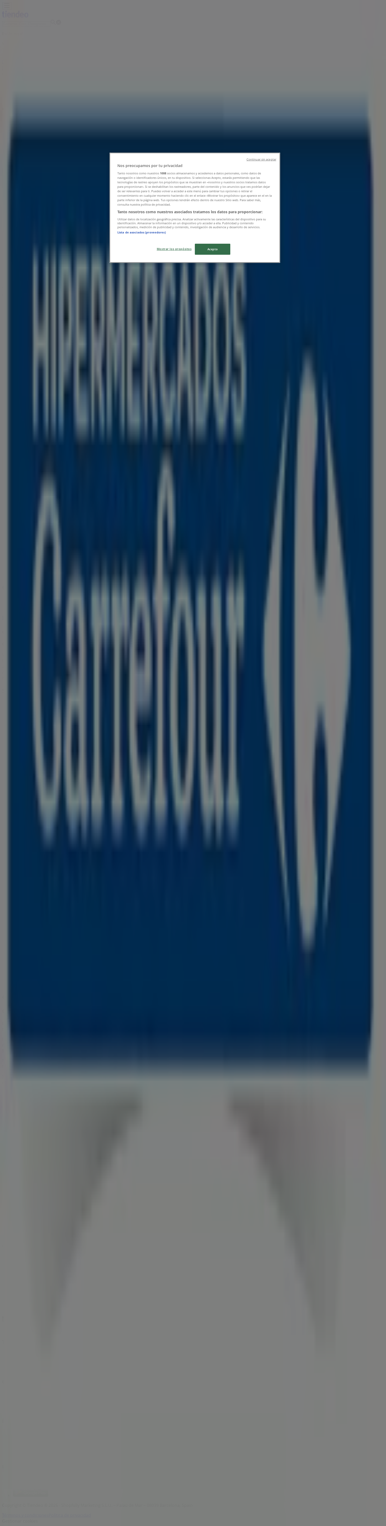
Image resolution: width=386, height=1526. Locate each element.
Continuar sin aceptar (261, 159)
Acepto (212, 249)
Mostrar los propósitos (174, 249)
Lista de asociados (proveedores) (141, 232)
